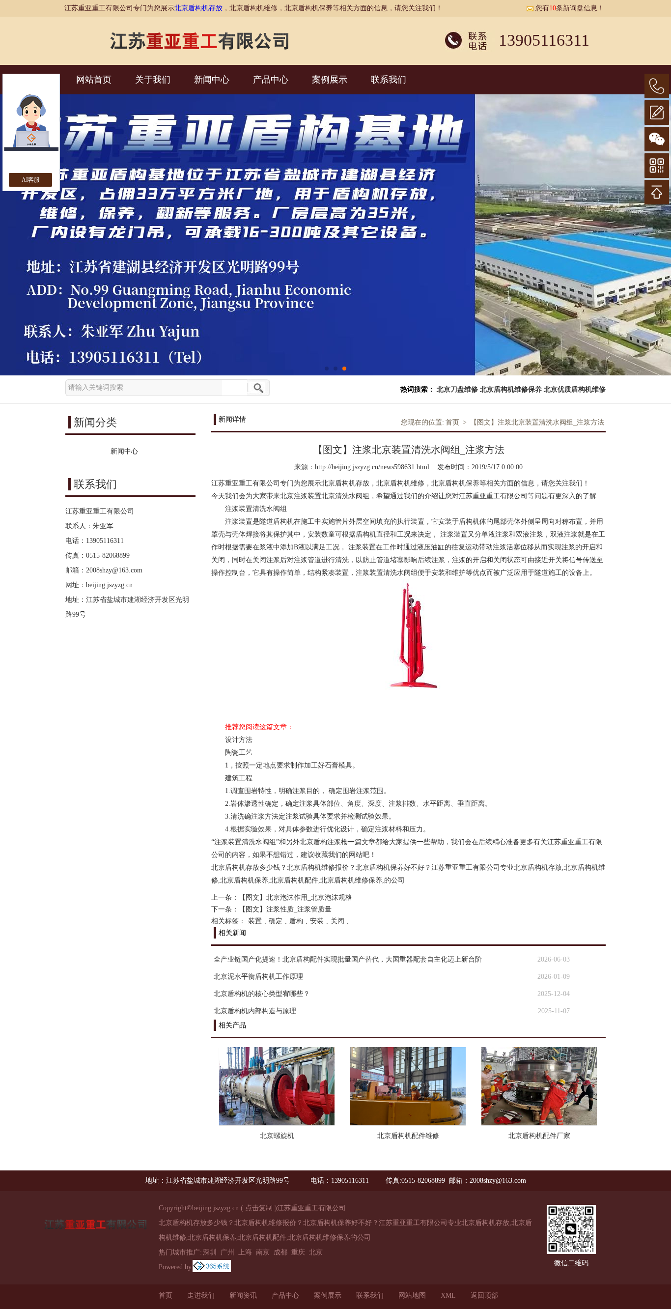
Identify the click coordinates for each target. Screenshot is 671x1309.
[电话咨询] (656, 86)
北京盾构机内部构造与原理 (255, 1011)
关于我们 (152, 80)
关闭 (337, 921)
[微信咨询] (656, 139)
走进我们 (201, 1295)
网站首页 (94, 80)
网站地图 (412, 1295)
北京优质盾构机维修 (575, 389)
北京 (316, 1252)
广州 (227, 1252)
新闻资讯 (243, 1295)
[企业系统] (212, 1267)
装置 (255, 921)
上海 (245, 1252)
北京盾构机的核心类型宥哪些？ (262, 993)
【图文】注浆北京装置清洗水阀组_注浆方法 (537, 422)
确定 (275, 921)
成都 (280, 1252)
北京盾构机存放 (198, 8)
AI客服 (31, 179)
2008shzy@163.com (114, 570)
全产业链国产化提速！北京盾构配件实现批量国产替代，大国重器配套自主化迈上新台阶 (348, 959)
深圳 (210, 1252)
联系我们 (388, 80)
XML (448, 1295)
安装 (317, 921)
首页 (452, 422)
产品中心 (270, 80)
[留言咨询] (656, 112)
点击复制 (259, 1208)
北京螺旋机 (277, 1135)
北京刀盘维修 (457, 389)
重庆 (298, 1252)
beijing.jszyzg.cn (109, 585)
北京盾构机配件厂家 (539, 1135)
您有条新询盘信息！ (569, 8)
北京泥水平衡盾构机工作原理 (258, 976)
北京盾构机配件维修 (408, 1135)
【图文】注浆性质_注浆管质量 (285, 909)
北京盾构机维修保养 (511, 389)
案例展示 (329, 80)
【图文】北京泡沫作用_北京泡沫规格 (295, 897)
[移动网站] (656, 165)
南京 (263, 1252)
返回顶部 (484, 1295)
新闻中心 (211, 80)
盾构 (296, 921)
